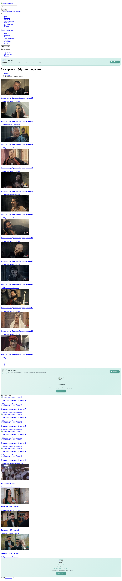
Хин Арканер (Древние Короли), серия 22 (17, 144)
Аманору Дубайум (8, 483)
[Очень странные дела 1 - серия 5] (11, 422)
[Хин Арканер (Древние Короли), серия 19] (15, 211)
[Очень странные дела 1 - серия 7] (11, 405)
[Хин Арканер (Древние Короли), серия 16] (15, 281)
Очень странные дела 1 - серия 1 (13, 460)
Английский (11, 11)
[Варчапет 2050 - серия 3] (15, 526)
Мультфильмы (8, 24)
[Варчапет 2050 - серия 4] (15, 503)
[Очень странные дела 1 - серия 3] (11, 439)
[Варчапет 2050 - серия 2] (15, 550)
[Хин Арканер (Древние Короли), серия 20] (15, 187)
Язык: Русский (5, 46)
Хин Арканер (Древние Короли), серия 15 (17, 308)
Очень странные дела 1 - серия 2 (13, 452)
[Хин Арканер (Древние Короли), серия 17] (15, 257)
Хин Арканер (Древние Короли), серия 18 (17, 238)
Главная (6, 16)
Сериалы (7, 18)
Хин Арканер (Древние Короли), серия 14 (17, 331)
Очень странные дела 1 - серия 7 (13, 409)
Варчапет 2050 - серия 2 (10, 553)
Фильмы (6, 22)
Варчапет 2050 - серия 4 (10, 507)
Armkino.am (8, 578)
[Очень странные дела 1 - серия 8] (11, 397)
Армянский (4, 11)
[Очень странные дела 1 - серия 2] (11, 448)
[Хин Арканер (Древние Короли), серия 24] (15, 94)
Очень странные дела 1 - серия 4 (13, 434)
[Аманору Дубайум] (15, 480)
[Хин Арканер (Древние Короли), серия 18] (15, 234)
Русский (3, 10)
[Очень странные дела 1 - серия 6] (11, 414)
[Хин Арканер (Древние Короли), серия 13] (15, 351)
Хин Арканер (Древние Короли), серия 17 (17, 261)
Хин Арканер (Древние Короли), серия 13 (17, 354)
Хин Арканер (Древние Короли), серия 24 (17, 98)
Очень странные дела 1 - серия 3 (13, 443)
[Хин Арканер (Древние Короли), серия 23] (15, 118)
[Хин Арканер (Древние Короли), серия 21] (15, 164)
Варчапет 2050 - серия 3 (10, 530)
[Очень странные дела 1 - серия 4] (11, 431)
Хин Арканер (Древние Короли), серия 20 (17, 191)
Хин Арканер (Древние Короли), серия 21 (17, 168)
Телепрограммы (9, 21)
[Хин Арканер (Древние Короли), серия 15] (15, 304)
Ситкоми (7, 19)
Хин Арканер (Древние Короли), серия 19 (17, 214)
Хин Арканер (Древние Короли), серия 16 (17, 284)
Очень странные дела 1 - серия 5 (13, 426)
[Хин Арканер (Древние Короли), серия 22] (15, 141)
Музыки (6, 26)
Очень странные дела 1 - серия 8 (13, 400)
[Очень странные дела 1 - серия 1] (11, 456)
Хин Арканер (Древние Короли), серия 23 (17, 121)
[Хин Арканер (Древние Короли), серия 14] (15, 327)
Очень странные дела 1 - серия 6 (13, 417)
